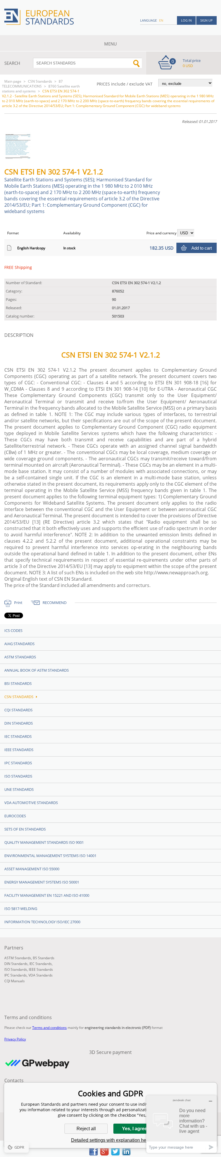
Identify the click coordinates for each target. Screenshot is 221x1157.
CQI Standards (18, 710)
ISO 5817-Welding (20, 908)
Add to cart (201, 248)
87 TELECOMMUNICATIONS (32, 84)
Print (18, 602)
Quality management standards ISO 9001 (44, 842)
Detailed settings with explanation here (110, 1140)
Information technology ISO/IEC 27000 (42, 921)
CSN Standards (40, 81)
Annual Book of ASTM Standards (36, 670)
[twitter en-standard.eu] (115, 1154)
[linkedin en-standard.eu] (126, 1154)
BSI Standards (18, 683)
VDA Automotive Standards (31, 802)
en (161, 20)
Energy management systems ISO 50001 (41, 882)
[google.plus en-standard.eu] (104, 1154)
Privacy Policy (15, 1039)
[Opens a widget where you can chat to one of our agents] (181, 1124)
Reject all (86, 1128)
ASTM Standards (20, 657)
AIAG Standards (19, 643)
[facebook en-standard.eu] (93, 1154)
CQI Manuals (14, 981)
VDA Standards (40, 975)
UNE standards (19, 789)
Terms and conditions (49, 1027)
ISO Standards (18, 776)
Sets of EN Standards (25, 829)
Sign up (206, 20)
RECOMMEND (54, 602)
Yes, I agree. (135, 1128)
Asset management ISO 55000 (31, 868)
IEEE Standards (18, 749)
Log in (186, 20)
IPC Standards (18, 762)
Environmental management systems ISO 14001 (50, 855)
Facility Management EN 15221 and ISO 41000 (46, 895)
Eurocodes (15, 815)
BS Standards (43, 957)
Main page (12, 81)
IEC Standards (18, 736)
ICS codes (13, 630)
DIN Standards (18, 723)
